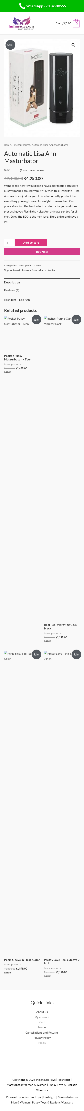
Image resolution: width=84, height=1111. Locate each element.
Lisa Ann (51, 270)
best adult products (42, 206)
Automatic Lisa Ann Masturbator (28, 270)
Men (38, 265)
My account (42, 1017)
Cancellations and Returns (42, 1032)
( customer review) (32, 170)
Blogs (42, 1043)
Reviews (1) (11, 290)
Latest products (21, 144)
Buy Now (42, 251)
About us (42, 1011)
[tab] (42, 282)
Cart (42, 1022)
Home (7, 144)
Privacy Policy (42, 1037)
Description (12, 282)
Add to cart (31, 242)
